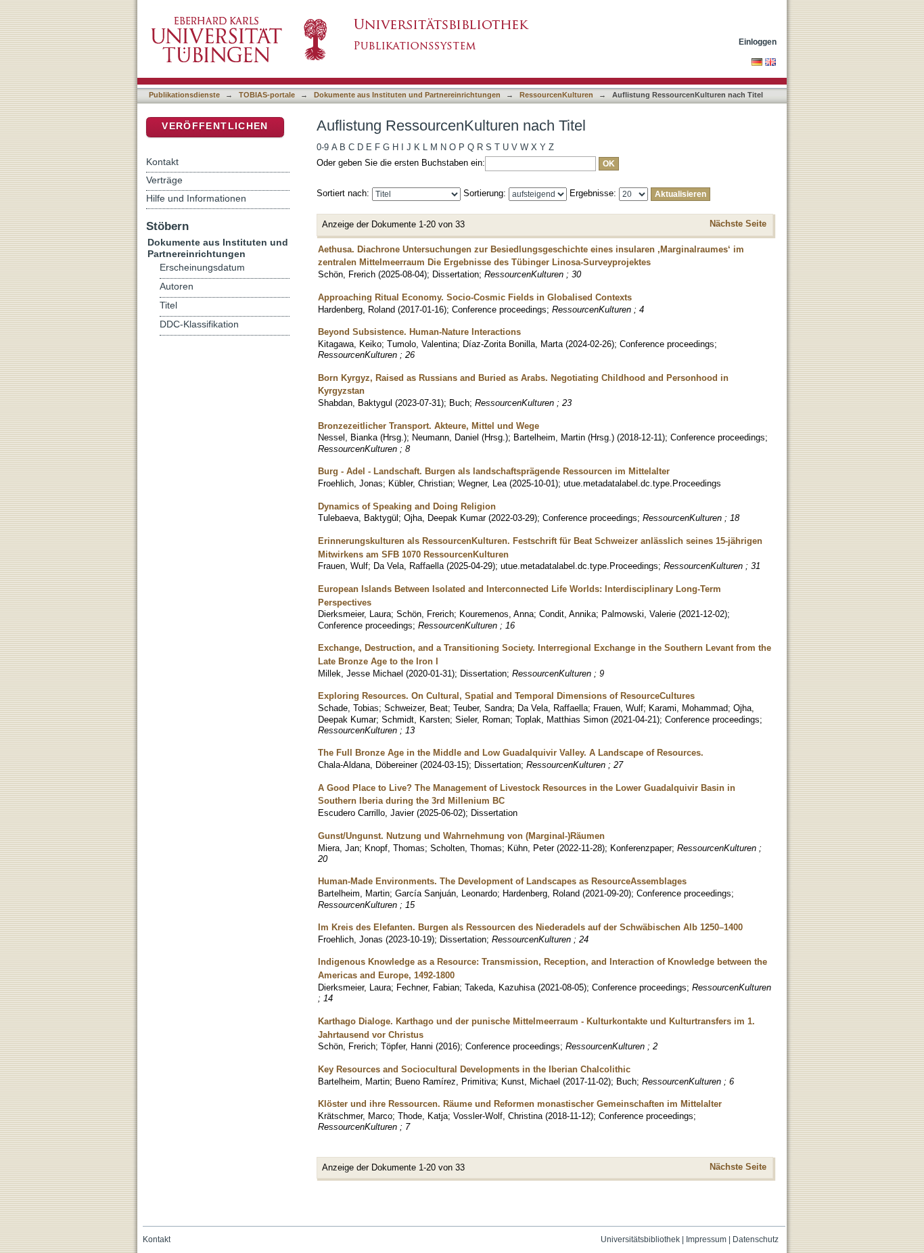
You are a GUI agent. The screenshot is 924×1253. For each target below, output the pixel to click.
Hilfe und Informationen (196, 198)
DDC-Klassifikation (199, 324)
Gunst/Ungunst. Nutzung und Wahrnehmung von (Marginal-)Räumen (461, 836)
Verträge (164, 180)
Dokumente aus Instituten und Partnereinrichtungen (407, 95)
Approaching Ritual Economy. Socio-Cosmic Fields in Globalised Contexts (475, 297)
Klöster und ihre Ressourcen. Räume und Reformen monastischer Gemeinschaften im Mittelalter (520, 1104)
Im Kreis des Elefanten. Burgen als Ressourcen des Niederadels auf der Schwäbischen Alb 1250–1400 (530, 927)
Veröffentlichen (215, 126)
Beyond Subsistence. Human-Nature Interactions (419, 332)
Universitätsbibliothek (640, 1239)
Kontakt (162, 161)
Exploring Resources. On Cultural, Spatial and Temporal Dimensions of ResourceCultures (506, 696)
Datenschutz (756, 1239)
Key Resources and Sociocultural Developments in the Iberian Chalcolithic (474, 1069)
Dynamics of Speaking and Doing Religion (407, 506)
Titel (168, 305)
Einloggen (758, 41)
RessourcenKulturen (556, 95)
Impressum (706, 1239)
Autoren (176, 286)
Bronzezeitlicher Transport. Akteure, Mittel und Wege (428, 426)
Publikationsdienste (184, 95)
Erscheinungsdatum (202, 268)
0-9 (323, 147)
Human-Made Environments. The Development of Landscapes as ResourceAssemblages (502, 881)
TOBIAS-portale (267, 95)
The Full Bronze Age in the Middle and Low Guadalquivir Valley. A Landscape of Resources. (510, 753)
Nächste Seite (738, 224)
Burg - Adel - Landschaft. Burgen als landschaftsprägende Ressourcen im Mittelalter (494, 471)
